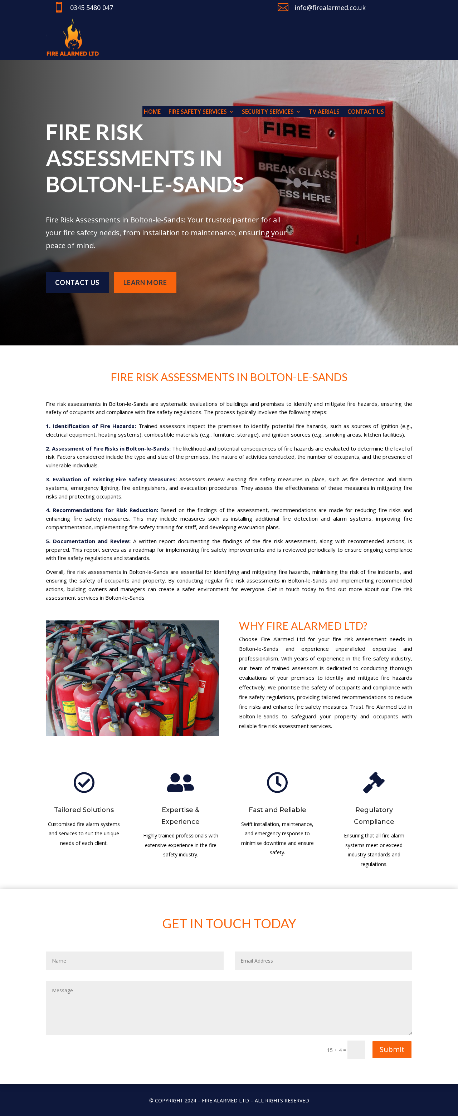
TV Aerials (324, 112)
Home (152, 112)
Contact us (365, 112)
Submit (392, 1049)
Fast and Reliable (277, 810)
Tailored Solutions (84, 810)
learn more (145, 282)
